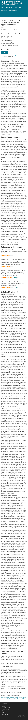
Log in (25, 14)
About (2, 7)
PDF (5, 52)
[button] (15, 55)
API (20, 7)
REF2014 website (6, 707)
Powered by (21, 715)
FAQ (3, 711)
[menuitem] (2, 7)
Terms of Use (4, 10)
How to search (9, 7)
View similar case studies (7, 56)
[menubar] (14, 9)
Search (3, 706)
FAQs (16, 7)
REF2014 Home (13, 10)
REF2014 (12, 3)
